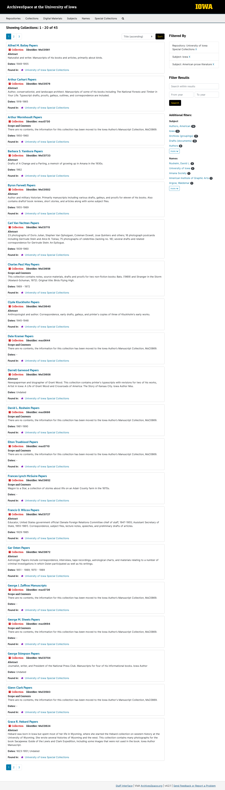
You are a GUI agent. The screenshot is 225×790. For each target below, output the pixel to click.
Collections (31, 18)
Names (86, 18)
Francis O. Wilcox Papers (23, 510)
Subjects (72, 18)
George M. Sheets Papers (24, 619)
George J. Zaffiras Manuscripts (27, 585)
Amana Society (179, 173)
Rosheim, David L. (181, 163)
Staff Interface (124, 785)
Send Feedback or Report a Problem (194, 785)
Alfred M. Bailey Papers (23, 45)
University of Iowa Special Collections (47, 69)
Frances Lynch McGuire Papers (27, 476)
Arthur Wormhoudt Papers (25, 117)
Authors (175, 145)
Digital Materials (52, 18)
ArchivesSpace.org (151, 785)
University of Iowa (181, 168)
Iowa (174, 130)
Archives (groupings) (183, 135)
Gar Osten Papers (19, 548)
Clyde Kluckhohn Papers (23, 302)
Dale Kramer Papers (20, 336)
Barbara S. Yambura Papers (25, 151)
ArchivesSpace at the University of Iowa (42, 7)
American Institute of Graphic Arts (190, 178)
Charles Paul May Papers (23, 264)
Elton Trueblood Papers (23, 442)
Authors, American (181, 126)
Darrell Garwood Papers (23, 370)
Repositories (13, 18)
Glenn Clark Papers (20, 688)
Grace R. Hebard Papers (23, 722)
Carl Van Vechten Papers (23, 223)
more (173, 151)
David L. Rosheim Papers (23, 408)
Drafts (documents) (182, 140)
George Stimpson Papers (23, 654)
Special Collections (106, 18)
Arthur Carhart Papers (22, 79)
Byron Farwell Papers (21, 185)
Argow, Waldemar (180, 182)
